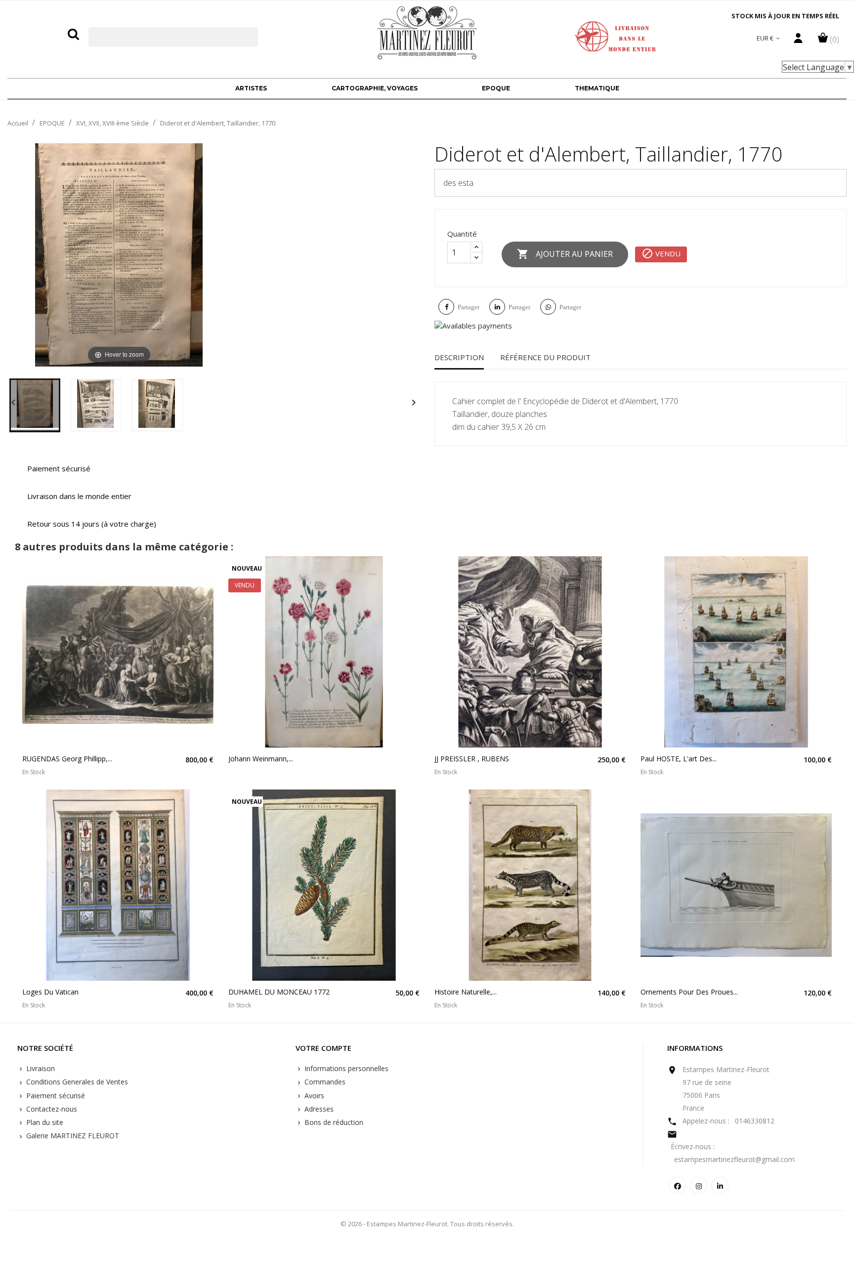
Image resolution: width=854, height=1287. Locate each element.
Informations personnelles (345, 1068)
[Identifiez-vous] (798, 40)
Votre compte (323, 1048)
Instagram (698, 1185)
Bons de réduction (332, 1122)
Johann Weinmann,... (260, 758)
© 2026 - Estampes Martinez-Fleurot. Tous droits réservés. (427, 1223)
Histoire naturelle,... (465, 992)
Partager (468, 307)
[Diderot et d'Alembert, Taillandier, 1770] (34, 405)
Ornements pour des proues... (689, 992)
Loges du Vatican (50, 992)
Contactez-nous (50, 1109)
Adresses (318, 1109)
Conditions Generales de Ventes (76, 1081)
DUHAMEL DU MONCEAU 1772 (279, 992)
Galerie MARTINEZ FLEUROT (71, 1135)
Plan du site (43, 1122)
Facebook (677, 1185)
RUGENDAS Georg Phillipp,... (67, 758)
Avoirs (313, 1095)
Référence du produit (545, 357)
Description (459, 357)
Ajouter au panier (565, 254)
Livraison (39, 1068)
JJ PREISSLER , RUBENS (471, 758)
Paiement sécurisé (54, 1095)
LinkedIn (720, 1185)
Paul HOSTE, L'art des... (678, 758)
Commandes (323, 1081)
